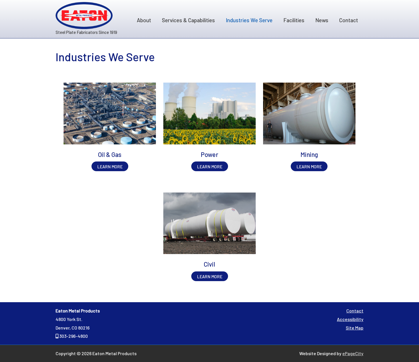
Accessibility (350, 319)
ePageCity (352, 353)
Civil (209, 264)
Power (209, 154)
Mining (309, 154)
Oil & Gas (109, 154)
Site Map (354, 327)
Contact (354, 310)
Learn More (112, 167)
